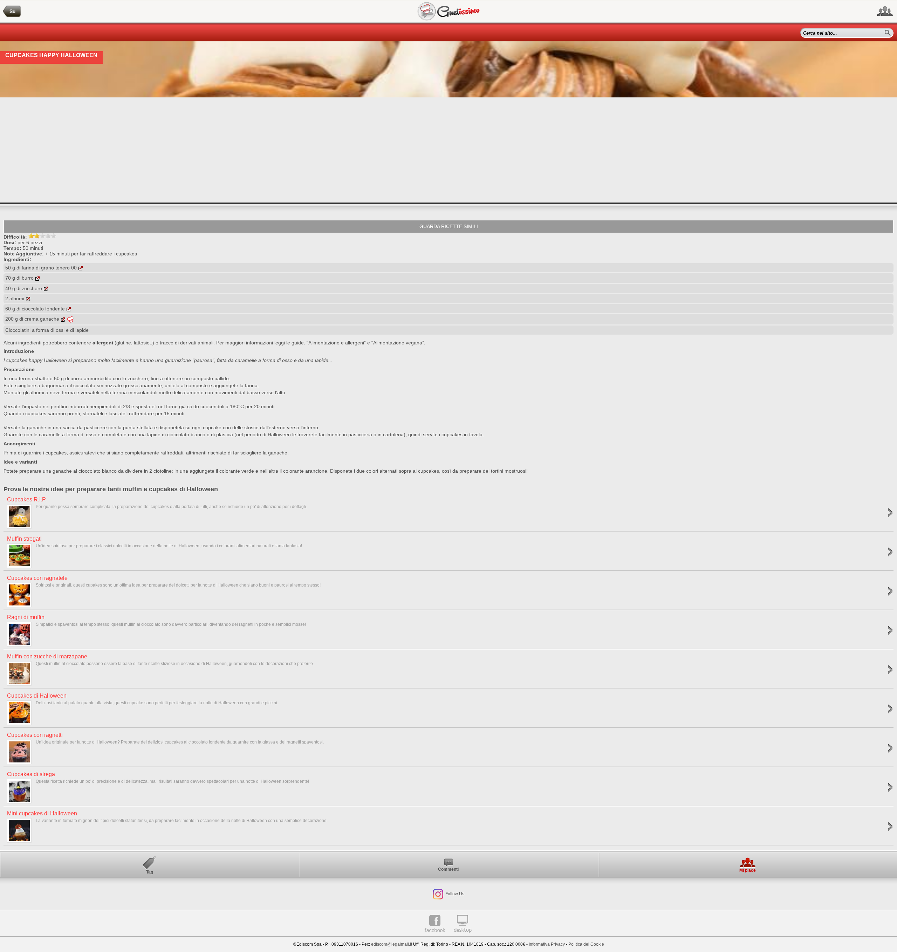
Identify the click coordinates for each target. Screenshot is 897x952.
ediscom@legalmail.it (391, 944)
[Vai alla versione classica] (462, 935)
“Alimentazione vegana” (397, 342)
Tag (149, 872)
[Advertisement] (448, 150)
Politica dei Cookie (586, 944)
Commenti (448, 869)
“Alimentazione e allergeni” (336, 342)
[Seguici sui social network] (885, 11)
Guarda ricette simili (448, 226)
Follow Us (454, 893)
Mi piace (747, 870)
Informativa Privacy (547, 944)
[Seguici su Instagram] (438, 893)
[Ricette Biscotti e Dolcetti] (12, 11)
